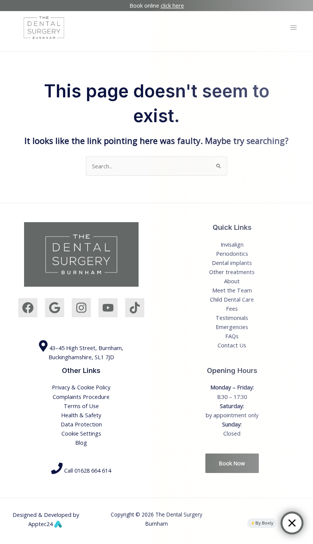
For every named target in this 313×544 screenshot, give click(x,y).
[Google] (54, 307)
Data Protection (81, 424)
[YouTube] (108, 307)
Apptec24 (41, 524)
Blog (81, 442)
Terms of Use (81, 406)
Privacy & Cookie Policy (81, 387)
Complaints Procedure (81, 396)
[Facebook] (27, 307)
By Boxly (264, 523)
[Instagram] (81, 307)
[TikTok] (134, 307)
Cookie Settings (81, 433)
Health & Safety (81, 415)
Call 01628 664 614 (87, 470)
